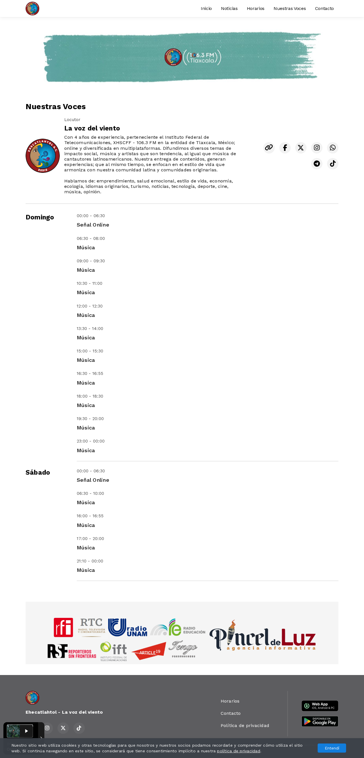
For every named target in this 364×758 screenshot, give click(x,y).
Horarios (255, 8)
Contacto (324, 8)
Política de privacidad (245, 725)
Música (86, 247)
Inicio (206, 8)
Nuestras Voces (290, 8)
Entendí (332, 748)
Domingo (40, 217)
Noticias (229, 8)
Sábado (38, 472)
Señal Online (93, 225)
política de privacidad (238, 751)
